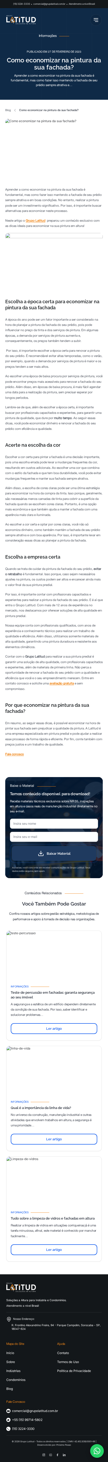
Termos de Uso (68, 1362)
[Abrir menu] (96, 20)
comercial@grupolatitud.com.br (49, 4)
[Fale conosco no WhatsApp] (97, 1451)
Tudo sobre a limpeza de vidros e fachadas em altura (53, 1218)
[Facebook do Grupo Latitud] (57, 1455)
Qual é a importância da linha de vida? (41, 1108)
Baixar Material (59, 854)
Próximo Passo (63, 1445)
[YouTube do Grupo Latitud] (50, 1455)
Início (10, 1353)
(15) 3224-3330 (21, 4)
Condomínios (15, 1380)
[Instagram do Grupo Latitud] (44, 1455)
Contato (63, 1353)
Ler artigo (54, 1029)
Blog (8, 110)
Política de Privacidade (74, 1371)
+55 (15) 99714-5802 (27, 1420)
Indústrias (13, 1371)
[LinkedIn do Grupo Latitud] (64, 1455)
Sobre (10, 1362)
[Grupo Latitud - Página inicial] (21, 20)
